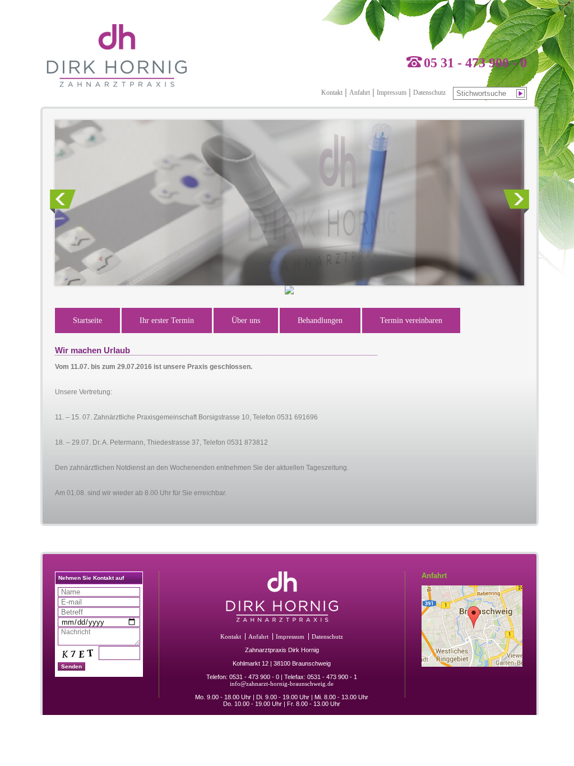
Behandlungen (320, 320)
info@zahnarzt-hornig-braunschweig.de (282, 683)
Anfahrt (359, 92)
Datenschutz (429, 92)
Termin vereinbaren (411, 320)
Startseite (87, 320)
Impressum (391, 92)
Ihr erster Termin (167, 320)
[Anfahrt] (472, 664)
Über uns (246, 320)
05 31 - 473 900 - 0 (475, 63)
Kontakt (331, 92)
